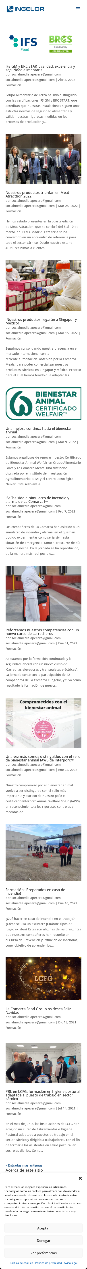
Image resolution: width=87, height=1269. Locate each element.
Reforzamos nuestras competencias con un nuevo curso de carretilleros (42, 632)
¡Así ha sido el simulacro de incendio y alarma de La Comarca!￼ (37, 499)
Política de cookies (21, 1263)
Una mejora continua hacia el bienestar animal (39, 430)
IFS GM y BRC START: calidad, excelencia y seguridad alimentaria (40, 68)
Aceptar (43, 1228)
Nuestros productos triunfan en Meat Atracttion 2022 (37, 194)
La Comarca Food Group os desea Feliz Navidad (38, 1010)
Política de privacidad (48, 1263)
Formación (13, 85)
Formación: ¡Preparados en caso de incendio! (35, 891)
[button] (80, 1178)
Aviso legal (70, 1263)
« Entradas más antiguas (24, 1165)
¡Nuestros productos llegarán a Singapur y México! (41, 321)
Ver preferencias (44, 1253)
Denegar (43, 1240)
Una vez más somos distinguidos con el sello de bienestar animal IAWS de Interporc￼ (43, 758)
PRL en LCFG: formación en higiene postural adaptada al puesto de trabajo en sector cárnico (43, 1095)
